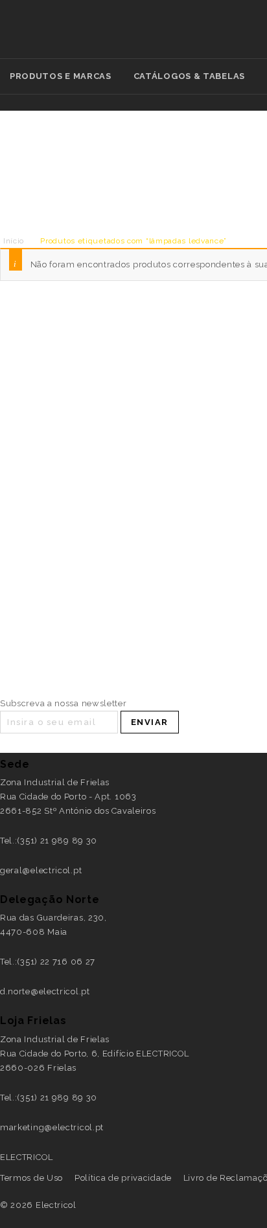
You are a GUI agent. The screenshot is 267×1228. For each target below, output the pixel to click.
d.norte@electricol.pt (45, 991)
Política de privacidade (123, 1178)
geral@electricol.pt (41, 870)
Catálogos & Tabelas (189, 76)
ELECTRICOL (26, 1157)
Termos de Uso (31, 1178)
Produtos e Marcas (60, 76)
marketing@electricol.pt (52, 1127)
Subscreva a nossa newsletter (63, 703)
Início (13, 240)
